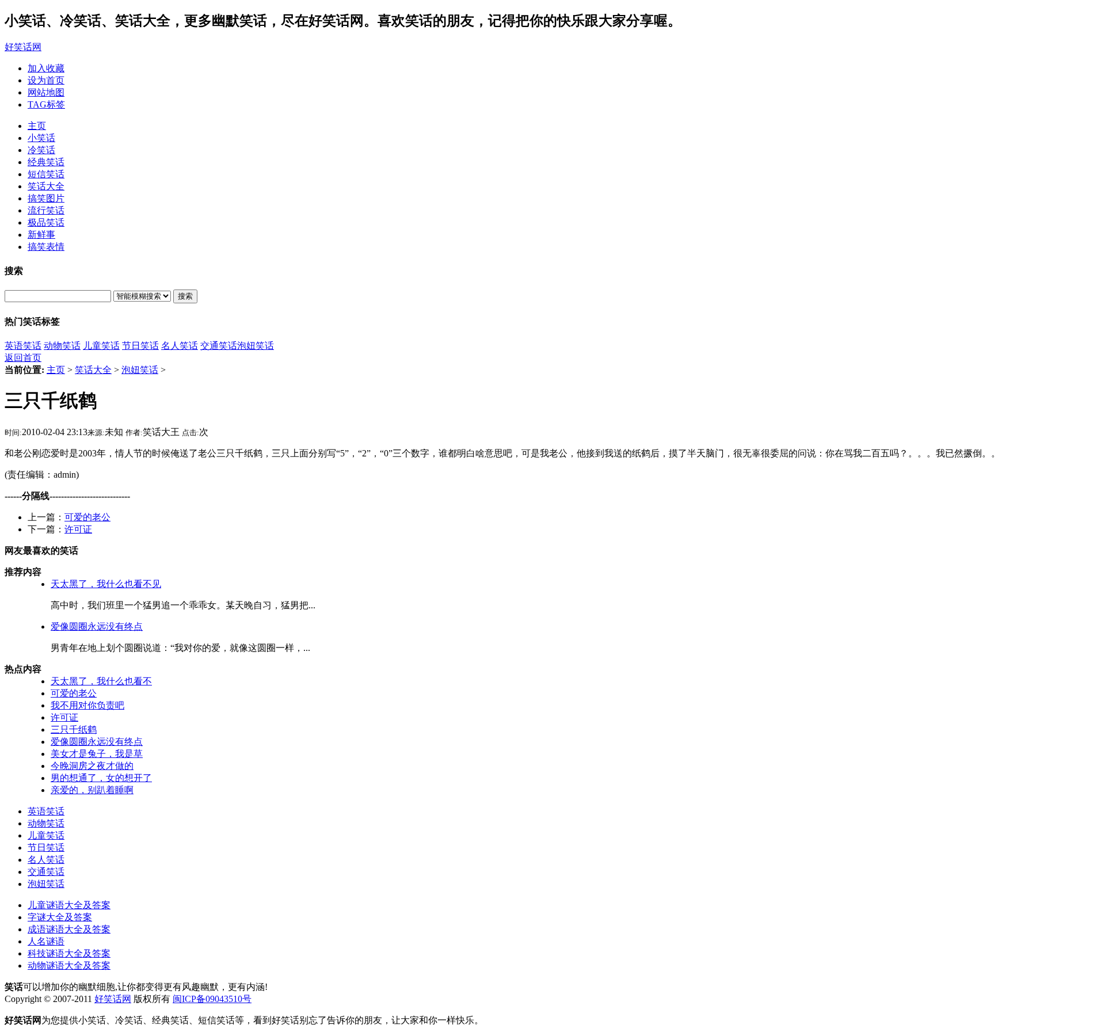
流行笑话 (46, 210)
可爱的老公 (87, 517)
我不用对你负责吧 (87, 705)
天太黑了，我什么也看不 (101, 681)
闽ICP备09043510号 (212, 999)
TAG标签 (46, 104)
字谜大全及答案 (60, 917)
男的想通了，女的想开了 (101, 778)
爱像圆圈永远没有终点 (97, 626)
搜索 (185, 296)
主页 (37, 126)
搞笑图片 (46, 198)
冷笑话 (41, 150)
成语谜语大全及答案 (69, 929)
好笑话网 (23, 47)
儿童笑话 (101, 346)
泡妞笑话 (255, 346)
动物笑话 (62, 346)
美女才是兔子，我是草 (97, 754)
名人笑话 (179, 346)
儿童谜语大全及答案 (69, 905)
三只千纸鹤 (74, 729)
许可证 (78, 529)
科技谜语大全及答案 (69, 953)
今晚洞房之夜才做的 (92, 766)
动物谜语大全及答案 (69, 965)
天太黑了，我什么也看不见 (106, 584)
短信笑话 (46, 174)
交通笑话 (218, 346)
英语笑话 (23, 346)
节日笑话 (140, 346)
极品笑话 (46, 222)
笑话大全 (46, 186)
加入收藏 (46, 68)
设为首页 (46, 80)
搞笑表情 (46, 247)
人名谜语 (46, 941)
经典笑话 (46, 162)
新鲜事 (41, 234)
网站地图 (46, 92)
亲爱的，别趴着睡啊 (92, 790)
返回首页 (23, 358)
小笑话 (41, 138)
